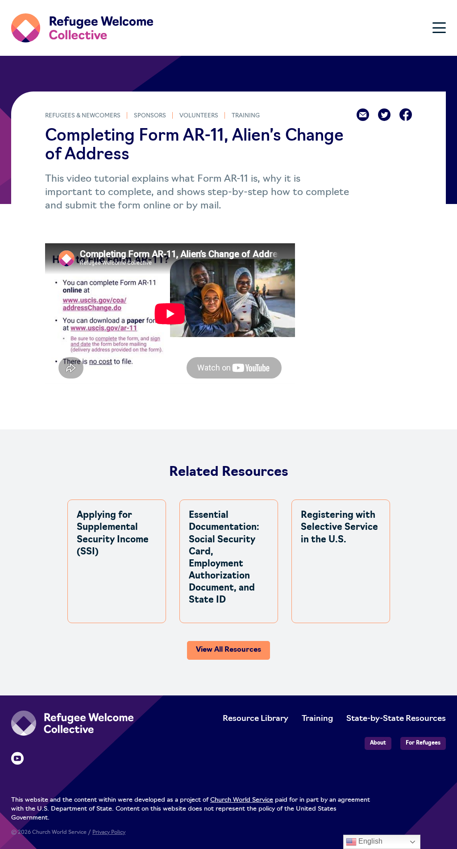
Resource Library (255, 719)
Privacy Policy (108, 832)
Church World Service (241, 800)
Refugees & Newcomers (82, 116)
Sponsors (150, 116)
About (378, 743)
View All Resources (228, 649)
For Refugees (423, 743)
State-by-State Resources (396, 719)
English (369, 841)
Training (246, 116)
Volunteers (198, 116)
